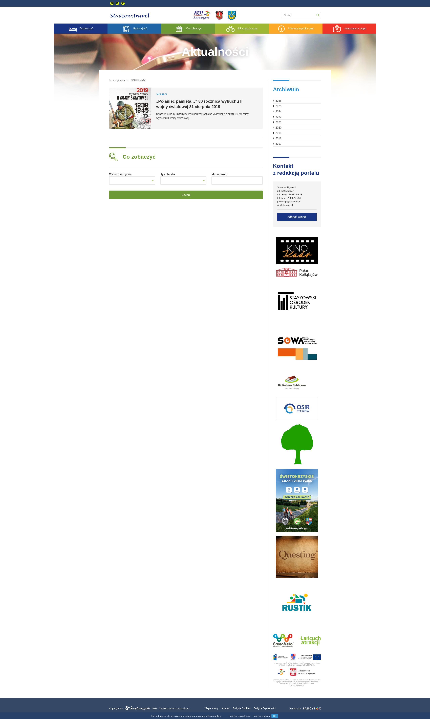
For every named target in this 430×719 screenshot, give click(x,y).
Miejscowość (219, 174)
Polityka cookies (261, 716)
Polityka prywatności (239, 716)
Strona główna (117, 80)
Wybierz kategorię (120, 174)
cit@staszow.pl (285, 205)
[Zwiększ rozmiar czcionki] (111, 3)
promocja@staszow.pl (288, 201)
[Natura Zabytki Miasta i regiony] (132, 180)
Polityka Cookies (241, 708)
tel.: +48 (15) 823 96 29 (289, 194)
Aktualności (138, 80)
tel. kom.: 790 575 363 (289, 198)
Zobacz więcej (297, 217)
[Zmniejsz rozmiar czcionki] (117, 3)
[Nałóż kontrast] (123, 3)
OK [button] (274, 716)
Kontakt (226, 708)
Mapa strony (211, 708)
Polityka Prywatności (264, 708)
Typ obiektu (167, 174)
